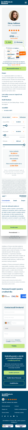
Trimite (14, 346)
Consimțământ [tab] (6, 200)
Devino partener (6, 406)
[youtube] (13, 416)
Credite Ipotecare (14, 372)
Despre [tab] (23, 200)
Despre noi (4, 409)
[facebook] (2, 416)
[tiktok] (17, 416)
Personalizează (13, 232)
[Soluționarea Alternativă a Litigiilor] (8, 426)
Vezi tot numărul (14, 38)
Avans (6, 122)
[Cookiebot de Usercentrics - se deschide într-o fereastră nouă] (19, 196)
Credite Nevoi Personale (14, 378)
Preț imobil (5, 131)
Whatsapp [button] (19, 42)
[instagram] (7, 416)
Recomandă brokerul (13, 68)
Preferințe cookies (19, 412)
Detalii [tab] (15, 200)
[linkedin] (10, 416)
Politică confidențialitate (21, 409)
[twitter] (5, 416)
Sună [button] (9, 42)
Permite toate (14, 227)
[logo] (6, 2)
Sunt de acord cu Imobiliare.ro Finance (13, 340)
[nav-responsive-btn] (26, 2)
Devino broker (5, 412)
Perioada (5, 141)
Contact (17, 406)
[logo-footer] (14, 394)
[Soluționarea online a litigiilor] (20, 426)
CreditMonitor (14, 383)
